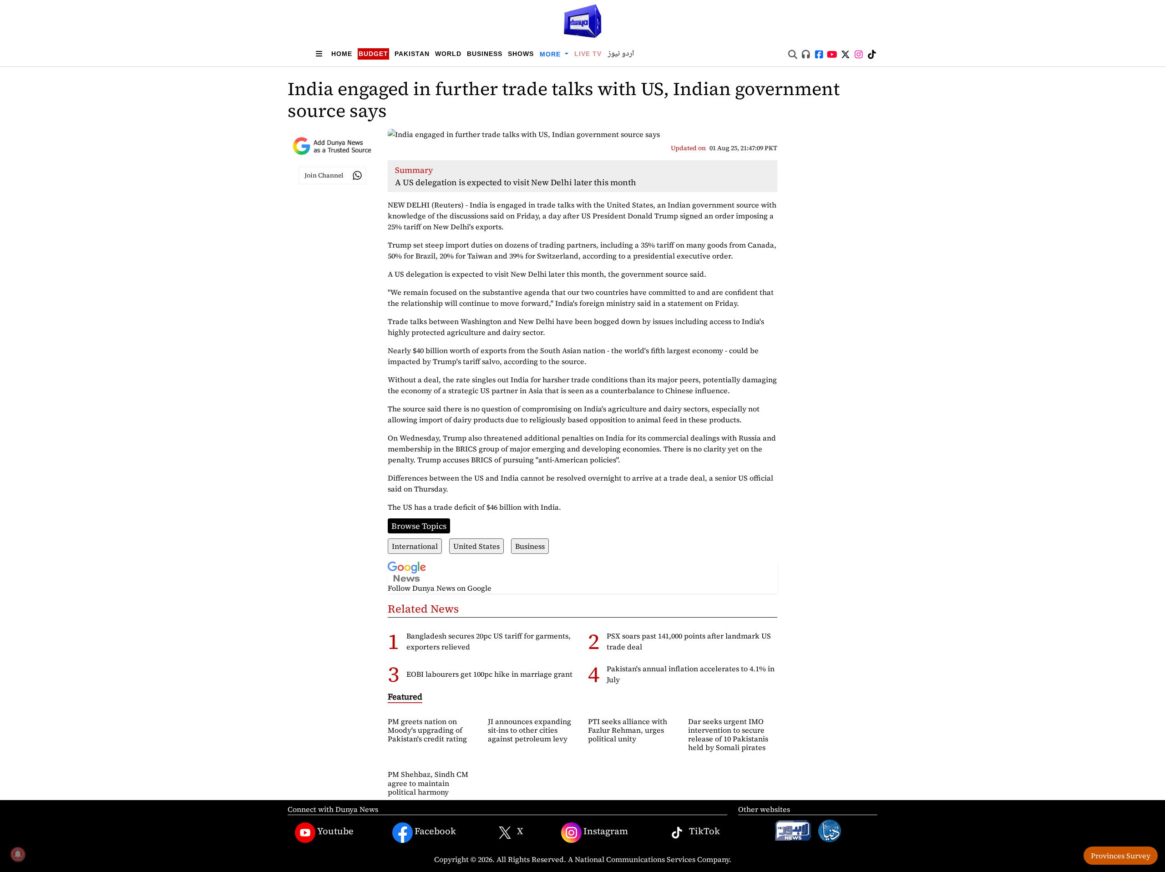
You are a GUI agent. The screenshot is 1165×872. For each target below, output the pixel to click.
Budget (373, 53)
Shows (521, 53)
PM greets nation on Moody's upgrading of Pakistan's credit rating (427, 730)
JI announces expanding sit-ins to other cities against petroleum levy (529, 730)
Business (484, 53)
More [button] (551, 54)
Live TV (588, 53)
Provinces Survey (1120, 856)
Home (341, 53)
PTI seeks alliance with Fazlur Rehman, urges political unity (627, 730)
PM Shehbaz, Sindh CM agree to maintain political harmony (428, 782)
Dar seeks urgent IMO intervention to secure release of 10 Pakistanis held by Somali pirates (728, 734)
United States (476, 546)
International (415, 546)
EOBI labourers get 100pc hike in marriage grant (489, 674)
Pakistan (412, 53)
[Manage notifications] (17, 854)
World (448, 53)
